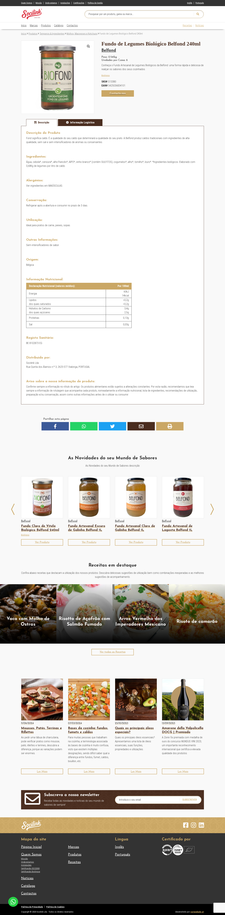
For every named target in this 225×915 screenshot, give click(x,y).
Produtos (46, 25)
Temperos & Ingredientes (52, 33)
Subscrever (189, 799)
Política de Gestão (95, 3)
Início (24, 25)
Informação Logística (82, 122)
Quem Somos (26, 3)
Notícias (199, 25)
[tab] (41, 122)
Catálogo (58, 25)
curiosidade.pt (197, 912)
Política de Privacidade (32, 907)
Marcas (34, 25)
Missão (39, 3)
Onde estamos (51, 3)
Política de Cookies (55, 907)
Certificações (78, 3)
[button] (88, 46)
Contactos (72, 25)
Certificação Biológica (30, 871)
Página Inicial (31, 847)
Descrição (43, 122)
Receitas (187, 25)
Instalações (65, 3)
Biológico (105, 75)
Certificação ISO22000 (30, 868)
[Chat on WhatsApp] (13, 901)
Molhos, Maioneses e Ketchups (82, 33)
